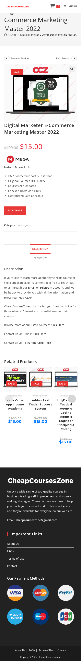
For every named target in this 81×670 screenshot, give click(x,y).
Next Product (63, 58)
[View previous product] (7, 58)
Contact (12, 566)
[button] (72, 69)
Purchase (15, 210)
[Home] (5, 34)
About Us (13, 544)
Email (31, 287)
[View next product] (74, 58)
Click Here (57, 325)
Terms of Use (15, 558)
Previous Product (20, 58)
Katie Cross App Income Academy (15, 404)
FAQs (10, 551)
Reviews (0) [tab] (40, 257)
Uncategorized (25, 225)
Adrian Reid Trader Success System (40, 404)
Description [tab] (40, 248)
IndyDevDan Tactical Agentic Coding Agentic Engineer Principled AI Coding (65, 415)
